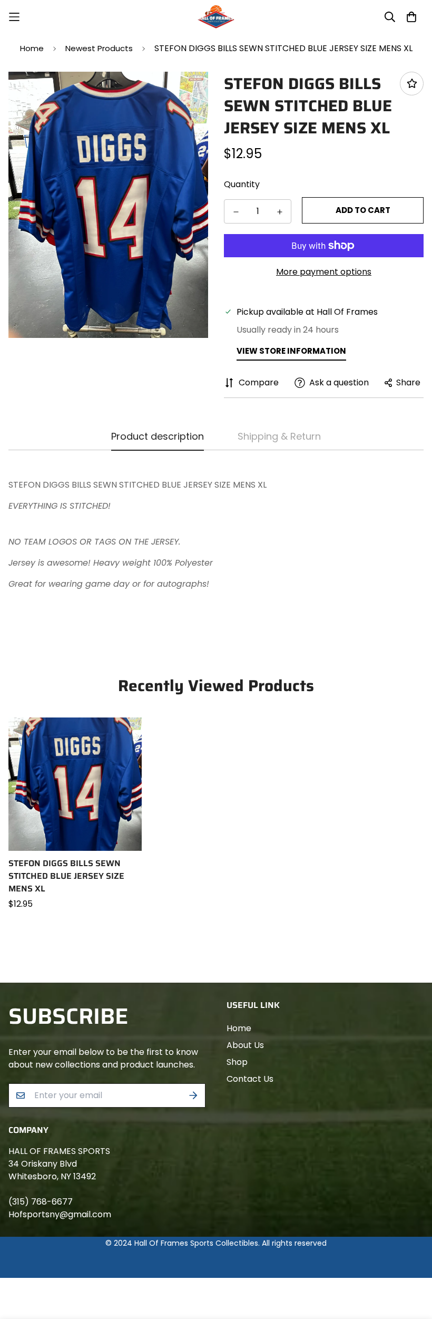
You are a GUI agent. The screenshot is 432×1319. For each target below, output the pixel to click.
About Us (245, 1045)
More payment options (323, 272)
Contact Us (250, 1079)
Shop (237, 1062)
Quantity (242, 184)
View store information (291, 350)
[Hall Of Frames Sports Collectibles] (216, 17)
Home (32, 48)
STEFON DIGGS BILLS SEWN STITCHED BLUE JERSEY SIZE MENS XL (66, 876)
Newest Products (99, 48)
